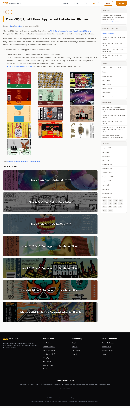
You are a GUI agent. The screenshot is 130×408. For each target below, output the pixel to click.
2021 (110, 200)
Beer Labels (18, 26)
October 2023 (107, 173)
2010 (104, 210)
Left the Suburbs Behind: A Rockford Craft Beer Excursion (112, 137)
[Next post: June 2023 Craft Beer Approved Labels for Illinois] (10, 12)
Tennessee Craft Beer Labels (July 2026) (113, 38)
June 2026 (106, 156)
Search (74, 354)
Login (108, 3)
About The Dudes (108, 343)
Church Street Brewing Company (19, 66)
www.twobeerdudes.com (110, 22)
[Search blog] (99, 3)
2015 (120, 203)
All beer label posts (108, 33)
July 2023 (105, 185)
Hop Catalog (47, 361)
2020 (115, 200)
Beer (11, 26)
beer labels (24, 161)
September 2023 (108, 177)
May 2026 (105, 160)
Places (75, 3)
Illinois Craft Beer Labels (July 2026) (112, 44)
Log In (74, 343)
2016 (115, 203)
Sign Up (121, 3)
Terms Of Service (107, 350)
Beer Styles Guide (49, 350)
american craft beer (13, 161)
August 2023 (106, 181)
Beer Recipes (106, 84)
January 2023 (107, 193)
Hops (85, 3)
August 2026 (106, 148)
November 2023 (107, 168)
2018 (104, 203)
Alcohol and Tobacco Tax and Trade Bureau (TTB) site (70, 31)
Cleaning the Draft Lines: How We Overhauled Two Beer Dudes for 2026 (113, 129)
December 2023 (107, 164)
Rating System (48, 358)
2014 (104, 207)
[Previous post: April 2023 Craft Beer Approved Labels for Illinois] (5, 12)
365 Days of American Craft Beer (113, 68)
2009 (110, 210)
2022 (104, 200)
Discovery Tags (48, 365)
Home (104, 354)
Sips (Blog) (76, 350)
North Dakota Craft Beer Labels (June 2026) (112, 50)
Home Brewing (107, 76)
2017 (109, 203)
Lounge (104, 72)
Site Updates (106, 93)
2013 (110, 207)
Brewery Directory (49, 347)
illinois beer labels (34, 161)
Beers (65, 3)
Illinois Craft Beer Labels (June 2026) (112, 56)
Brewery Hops (107, 88)
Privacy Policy (106, 347)
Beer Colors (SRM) (49, 354)
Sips (93, 3)
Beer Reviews (47, 343)
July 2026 (105, 152)
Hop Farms (46, 369)
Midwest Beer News (108, 97)
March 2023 (106, 189)
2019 (120, 200)
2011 (120, 207)
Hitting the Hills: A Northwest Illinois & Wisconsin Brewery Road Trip (113, 109)
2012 (115, 207)
